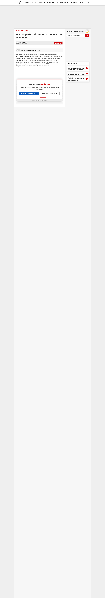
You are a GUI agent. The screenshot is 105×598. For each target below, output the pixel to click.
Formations (72, 64)
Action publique (40, 2)
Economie (74, 2)
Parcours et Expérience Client (76, 73)
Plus (80, 2)
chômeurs (44, 58)
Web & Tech (21, 30)
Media (49, 2)
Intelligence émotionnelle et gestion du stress (75, 79)
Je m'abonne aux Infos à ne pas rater (30, 50)
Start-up (55, 2)
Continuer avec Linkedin (30, 93)
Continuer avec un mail (50, 93)
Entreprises (29, 30)
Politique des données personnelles (39, 100)
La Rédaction (22, 42)
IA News (26, 2)
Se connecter (43, 97)
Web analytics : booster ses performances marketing (75, 68)
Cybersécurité (64, 2)
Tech (31, 2)
